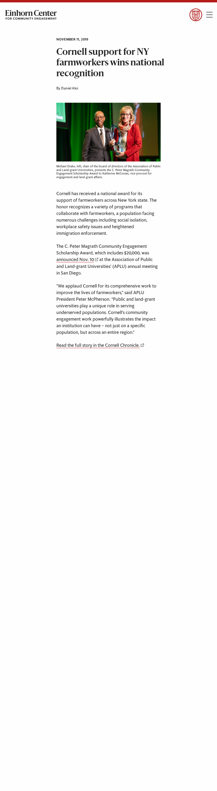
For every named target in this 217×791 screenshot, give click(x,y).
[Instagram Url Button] (34, 29)
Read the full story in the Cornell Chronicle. (98, 345)
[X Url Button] (19, 29)
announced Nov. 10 (75, 260)
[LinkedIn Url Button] (49, 29)
